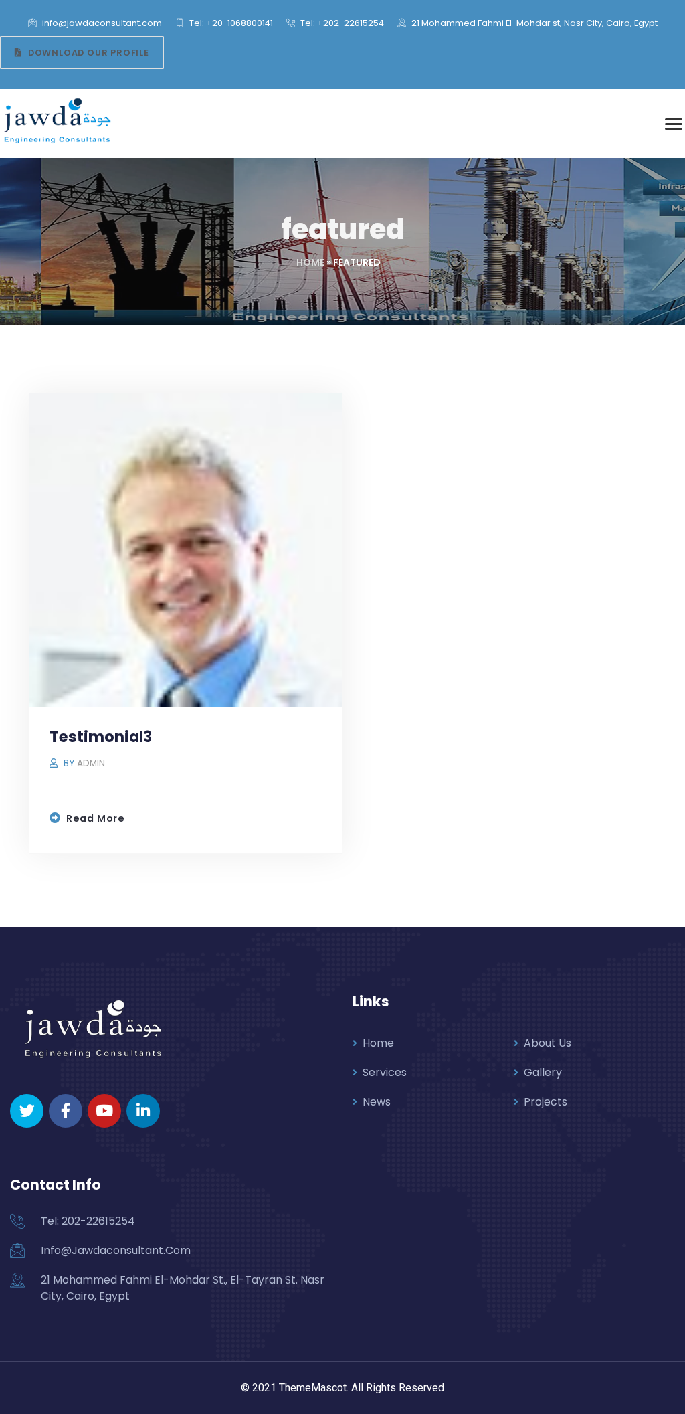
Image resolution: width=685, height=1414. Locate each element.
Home (310, 262)
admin (91, 763)
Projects (545, 1102)
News (377, 1102)
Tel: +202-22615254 (341, 23)
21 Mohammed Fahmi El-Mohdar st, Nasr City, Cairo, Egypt (533, 23)
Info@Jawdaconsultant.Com (116, 1250)
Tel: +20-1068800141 (230, 23)
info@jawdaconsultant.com (101, 23)
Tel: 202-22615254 (88, 1221)
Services (385, 1072)
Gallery (543, 1072)
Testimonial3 (101, 736)
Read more (95, 818)
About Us (547, 1043)
